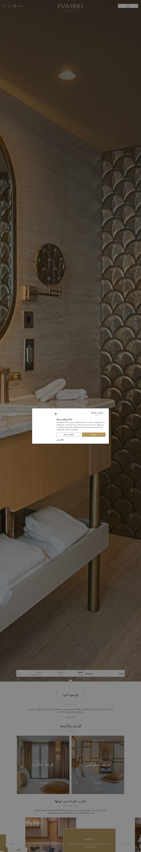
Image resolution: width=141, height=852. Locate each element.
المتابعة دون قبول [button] (68, 434)
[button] (60, 440)
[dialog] (70, 426)
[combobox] (56, 414)
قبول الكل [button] (94, 434)
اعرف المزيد (60, 429)
